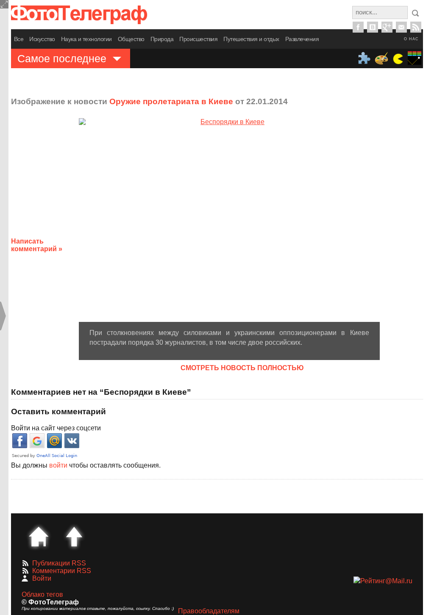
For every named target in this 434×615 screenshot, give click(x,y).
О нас (411, 39)
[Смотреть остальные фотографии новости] (229, 220)
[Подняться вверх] (74, 537)
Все (19, 39)
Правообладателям (208, 611)
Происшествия (198, 39)
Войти (41, 578)
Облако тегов (42, 594)
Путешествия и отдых (251, 39)
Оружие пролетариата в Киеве (171, 101)
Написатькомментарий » (36, 245)
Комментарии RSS (61, 570)
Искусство (42, 39)
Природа (162, 39)
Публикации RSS (59, 563)
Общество (131, 39)
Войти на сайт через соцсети (56, 428)
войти (58, 465)
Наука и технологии (86, 39)
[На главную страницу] (39, 537)
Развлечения (302, 39)
